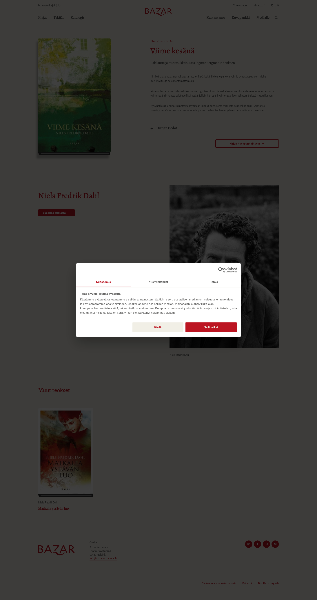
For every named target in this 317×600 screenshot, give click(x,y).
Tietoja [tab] (213, 281)
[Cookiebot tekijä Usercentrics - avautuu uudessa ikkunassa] (221, 270)
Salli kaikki (211, 327)
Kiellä (157, 327)
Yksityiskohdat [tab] (158, 281)
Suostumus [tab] (103, 281)
